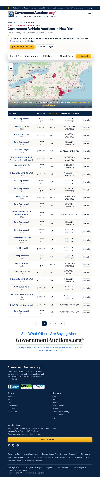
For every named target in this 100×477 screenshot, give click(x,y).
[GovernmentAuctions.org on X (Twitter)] (9, 445)
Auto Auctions (19, 22)
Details (86, 120)
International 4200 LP (20, 173)
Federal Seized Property (52, 454)
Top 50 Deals (13, 412)
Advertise (55, 403)
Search (84, 56)
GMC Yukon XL (20, 287)
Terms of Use (19, 473)
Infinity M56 (20, 263)
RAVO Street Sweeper (20, 305)
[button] (11, 65)
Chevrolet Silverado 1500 (22, 294)
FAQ (53, 418)
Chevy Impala (21, 256)
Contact (54, 400)
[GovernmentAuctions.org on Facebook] (13, 445)
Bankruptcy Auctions (26, 457)
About (10, 473)
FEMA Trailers (57, 415)
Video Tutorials (57, 406)
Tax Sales (11, 409)
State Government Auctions (47, 457)
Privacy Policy (31, 473)
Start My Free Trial (23, 46)
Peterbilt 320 (20, 134)
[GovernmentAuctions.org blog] (17, 445)
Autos (10, 400)
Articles (54, 409)
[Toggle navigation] (89, 14)
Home (10, 22)
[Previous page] (33, 323)
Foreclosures (13, 406)
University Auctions (68, 457)
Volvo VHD (20, 196)
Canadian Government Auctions (29, 461)
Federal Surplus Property (73, 454)
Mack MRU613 (20, 165)
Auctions (11, 397)
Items (10, 403)
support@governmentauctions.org (27, 434)
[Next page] (66, 323)
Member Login (46, 47)
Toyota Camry (20, 150)
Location (41, 113)
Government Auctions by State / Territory (24, 454)
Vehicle (12, 113)
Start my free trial (50, 439)
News (53, 397)
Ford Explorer (20, 119)
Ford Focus (20, 248)
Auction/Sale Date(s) (69, 113)
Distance (53, 113)
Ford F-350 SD (20, 271)
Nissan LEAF (20, 126)
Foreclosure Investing (60, 412)
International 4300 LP (20, 279)
